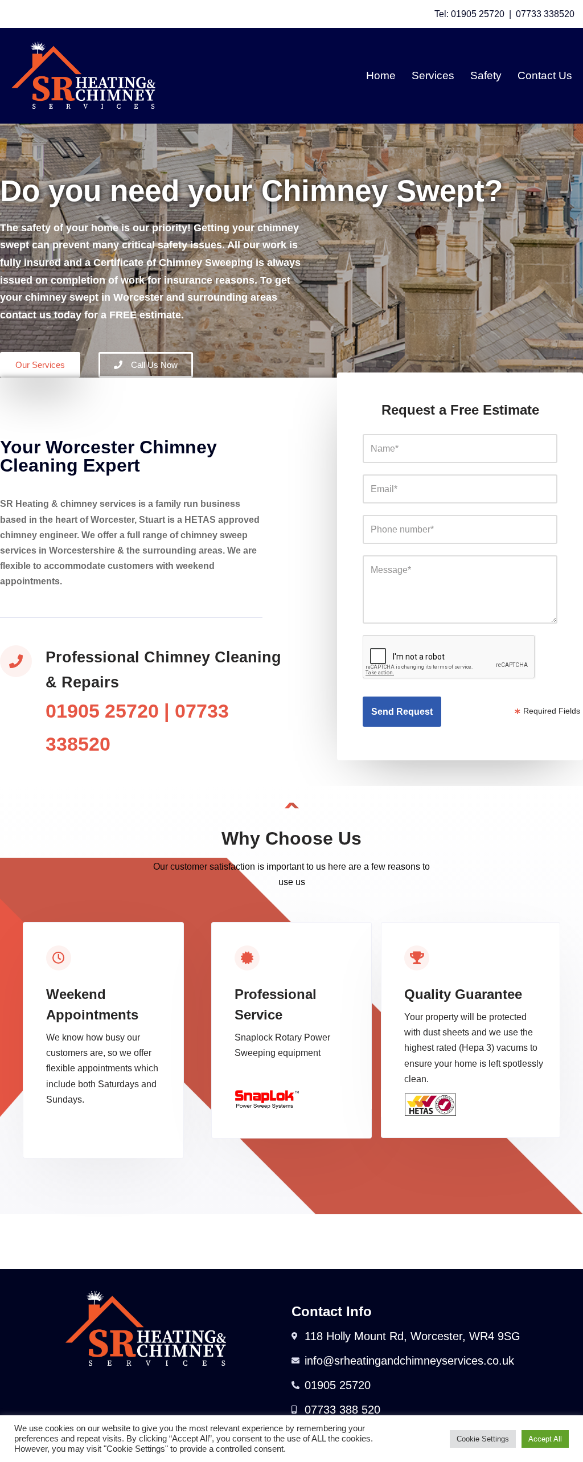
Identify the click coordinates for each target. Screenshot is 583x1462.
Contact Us (545, 75)
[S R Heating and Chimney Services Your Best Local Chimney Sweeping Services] (83, 75)
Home (381, 75)
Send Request (402, 711)
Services (433, 75)
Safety (486, 75)
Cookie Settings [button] (483, 1439)
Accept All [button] (545, 1439)
